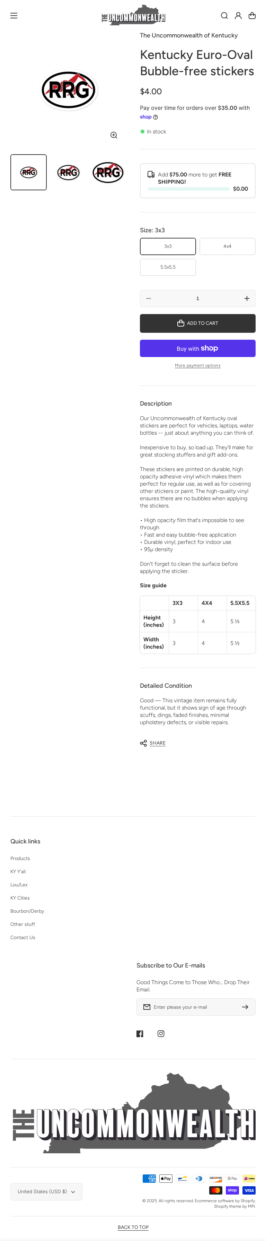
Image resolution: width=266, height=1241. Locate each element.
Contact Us (22, 937)
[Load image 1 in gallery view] (28, 172)
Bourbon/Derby (27, 911)
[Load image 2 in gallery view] (68, 172)
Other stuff (22, 924)
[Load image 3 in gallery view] (108, 172)
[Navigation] (13, 15)
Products (20, 858)
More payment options (198, 365)
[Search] (224, 16)
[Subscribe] (247, 1007)
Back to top (133, 1227)
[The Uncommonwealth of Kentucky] (133, 16)
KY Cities (20, 898)
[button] (194, 743)
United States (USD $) (42, 1192)
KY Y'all (18, 872)
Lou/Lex (18, 885)
